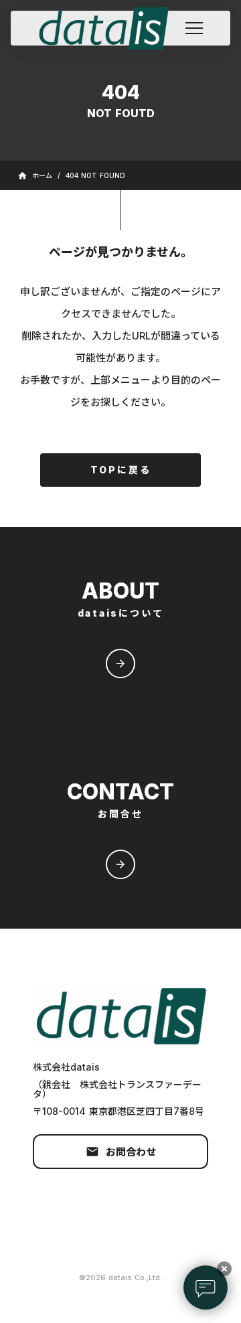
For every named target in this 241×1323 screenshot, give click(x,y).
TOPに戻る (120, 469)
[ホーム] (109, 28)
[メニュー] (194, 28)
